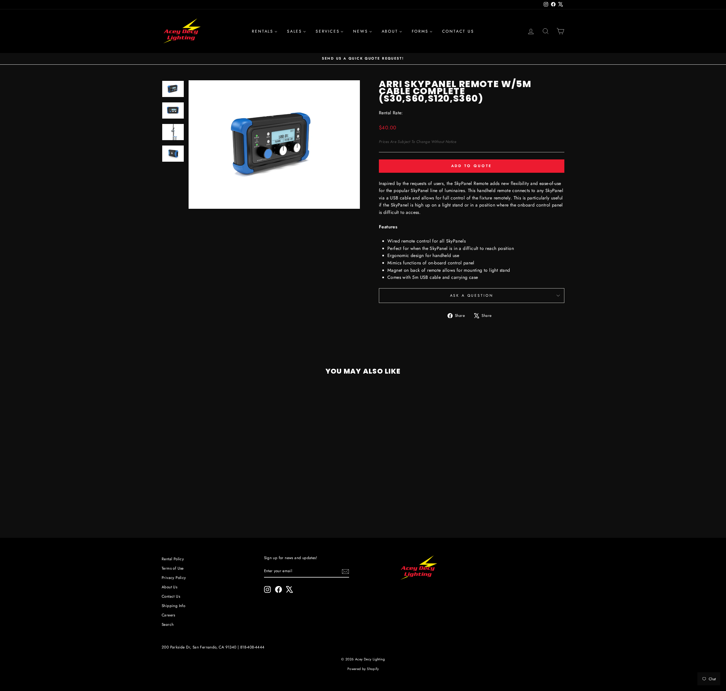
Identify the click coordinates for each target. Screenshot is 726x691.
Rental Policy (173, 559)
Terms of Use (173, 568)
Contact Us (171, 596)
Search (168, 624)
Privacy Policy (174, 577)
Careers (168, 615)
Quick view (209, 477)
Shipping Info (173, 605)
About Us (169, 587)
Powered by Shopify (363, 668)
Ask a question (471, 295)
